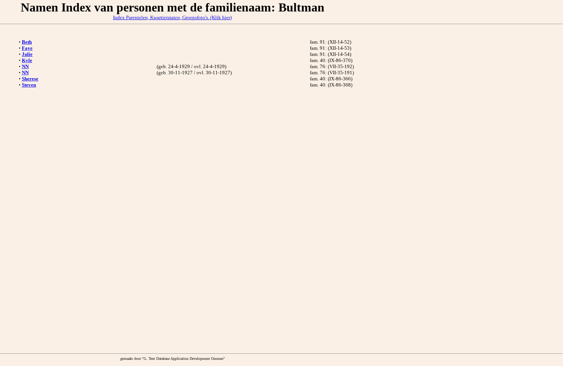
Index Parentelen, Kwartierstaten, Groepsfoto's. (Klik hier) (172, 17)
